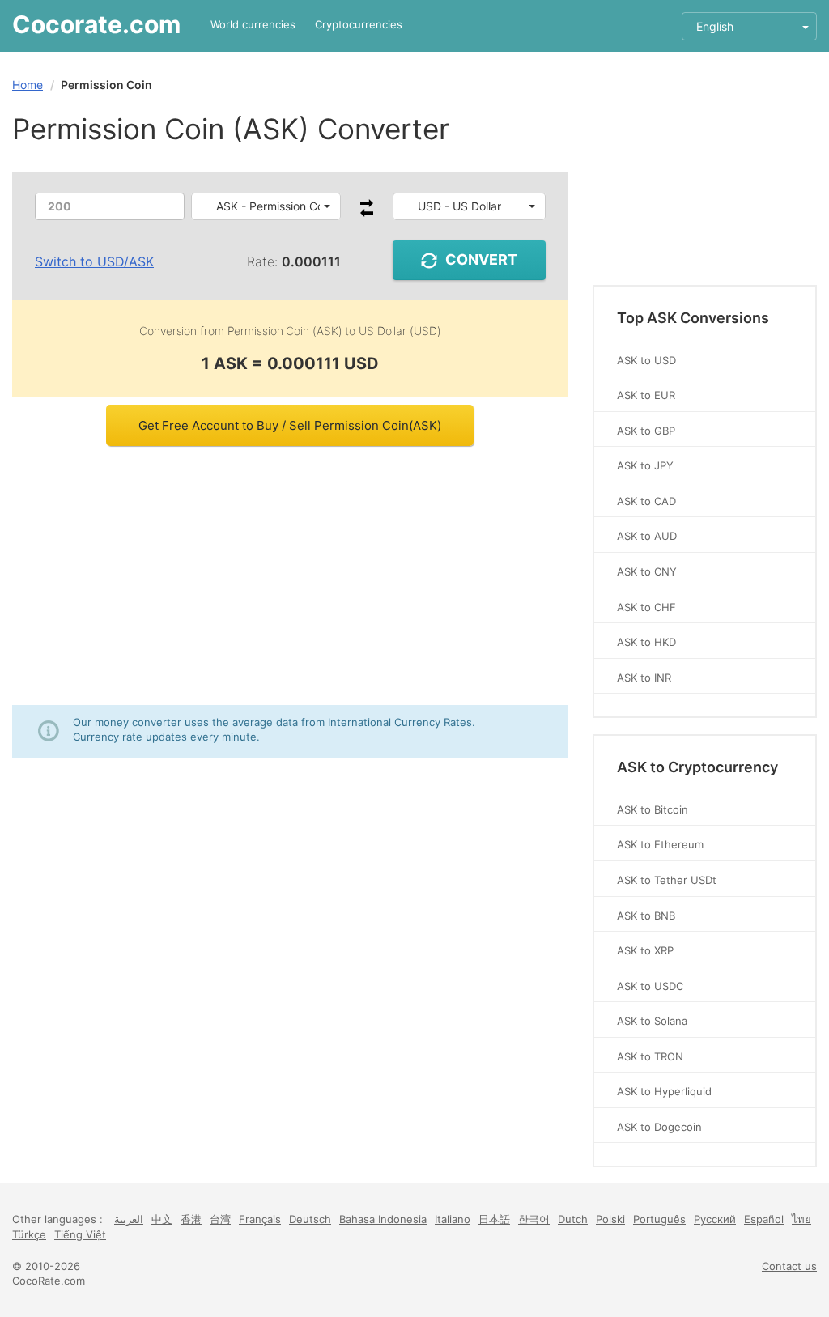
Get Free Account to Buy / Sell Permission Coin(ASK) (289, 425)
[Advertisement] (290, 575)
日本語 (494, 1219)
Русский (715, 1219)
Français (260, 1219)
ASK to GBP (646, 430)
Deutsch (310, 1219)
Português (659, 1219)
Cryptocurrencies (358, 24)
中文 (161, 1219)
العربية (128, 1219)
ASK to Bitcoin (652, 809)
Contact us (789, 1266)
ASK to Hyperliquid (664, 1091)
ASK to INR (644, 677)
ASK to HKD (646, 641)
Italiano (452, 1219)
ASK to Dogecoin (659, 1126)
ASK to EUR (646, 395)
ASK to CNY (647, 571)
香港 (191, 1219)
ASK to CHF (646, 607)
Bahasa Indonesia (383, 1219)
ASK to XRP (645, 950)
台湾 (220, 1219)
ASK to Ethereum (660, 844)
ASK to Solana (652, 1020)
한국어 (534, 1219)
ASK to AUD (647, 535)
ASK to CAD (646, 501)
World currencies (252, 24)
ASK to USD (646, 360)
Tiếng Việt (80, 1234)
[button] (266, 206)
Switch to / (94, 261)
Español (764, 1219)
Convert (481, 259)
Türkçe (29, 1234)
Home (27, 84)
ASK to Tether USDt (666, 879)
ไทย (801, 1219)
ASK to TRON (650, 1056)
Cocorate (96, 24)
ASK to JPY (645, 465)
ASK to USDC (650, 985)
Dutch (573, 1219)
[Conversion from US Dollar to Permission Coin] (366, 212)
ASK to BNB (646, 915)
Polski (610, 1219)
